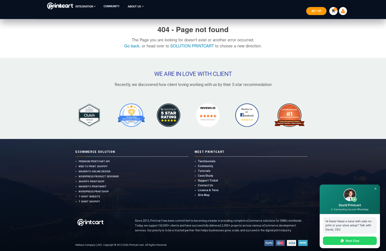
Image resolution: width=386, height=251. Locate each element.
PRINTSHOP (58, 6)
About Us (135, 6)
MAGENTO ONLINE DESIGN (94, 171)
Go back (131, 46)
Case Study (205, 175)
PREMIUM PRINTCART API (94, 161)
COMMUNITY (112, 6)
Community (205, 166)
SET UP (316, 11)
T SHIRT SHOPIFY (89, 201)
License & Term (208, 190)
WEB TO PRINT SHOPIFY (93, 166)
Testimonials (207, 161)
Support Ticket (208, 180)
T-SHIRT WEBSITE (89, 196)
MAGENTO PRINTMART (93, 186)
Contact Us (205, 185)
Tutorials (204, 170)
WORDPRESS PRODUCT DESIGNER (99, 176)
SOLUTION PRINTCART (192, 46)
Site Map (203, 195)
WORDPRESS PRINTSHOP (94, 191)
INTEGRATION (84, 6)
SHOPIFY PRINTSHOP (91, 181)
